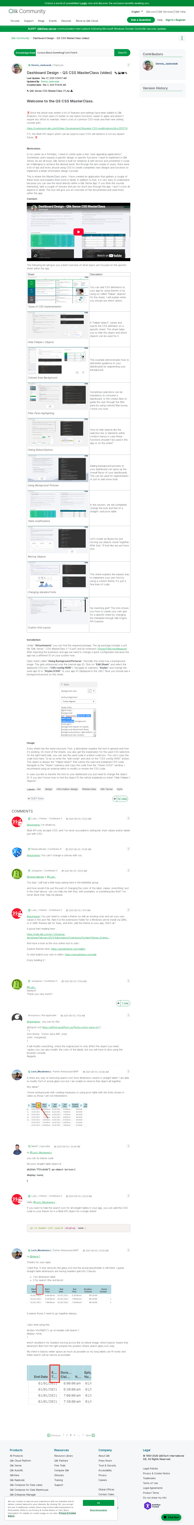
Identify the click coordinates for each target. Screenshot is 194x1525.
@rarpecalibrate (35, 876)
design (48, 789)
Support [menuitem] (28, 20)
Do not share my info (155, 1497)
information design (67, 789)
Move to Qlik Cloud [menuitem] (87, 20)
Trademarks (149, 1478)
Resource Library (63, 1455)
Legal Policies (150, 1468)
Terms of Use (150, 1483)
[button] (128, 65)
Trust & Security (107, 1465)
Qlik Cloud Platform (20, 1460)
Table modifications (39, 521)
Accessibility (105, 1470)
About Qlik (104, 1455)
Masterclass (89, 789)
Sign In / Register (176, 19)
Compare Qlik (61, 1470)
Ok (98, 1503)
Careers (103, 1480)
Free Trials (59, 1465)
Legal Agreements (153, 1487)
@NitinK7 (35, 1256)
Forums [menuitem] (15, 20)
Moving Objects (36, 556)
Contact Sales (106, 1494)
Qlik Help (180, 11)
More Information (98, 1510)
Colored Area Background (42, 377)
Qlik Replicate (17, 1480)
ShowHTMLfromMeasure (112, 648)
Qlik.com (151, 11)
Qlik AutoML (16, 1470)
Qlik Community (20, 38)
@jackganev (33, 824)
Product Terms (151, 1492)
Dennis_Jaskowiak (50, 81)
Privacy (103, 1475)
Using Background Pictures (43, 485)
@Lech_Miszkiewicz (41, 1152)
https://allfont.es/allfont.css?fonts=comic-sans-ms (70, 1027)
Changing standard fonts (42, 592)
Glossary (59, 1475)
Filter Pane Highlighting (41, 413)
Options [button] (182, 38)
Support (58, 1484)
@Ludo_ (51, 876)
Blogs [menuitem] (41, 20)
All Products (16, 1455)
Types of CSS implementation (44, 306)
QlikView (14, 1475)
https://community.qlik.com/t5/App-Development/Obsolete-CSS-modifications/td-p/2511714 (77, 128)
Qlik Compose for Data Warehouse (29, 1489)
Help (160, 19)
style (119, 789)
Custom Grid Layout (39, 627)
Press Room (105, 1460)
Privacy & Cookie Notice (156, 1473)
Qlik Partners (61, 1460)
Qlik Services (165, 11)
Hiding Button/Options (40, 449)
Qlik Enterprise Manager (23, 1494)
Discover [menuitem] (66, 20)
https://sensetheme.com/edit (80, 954)
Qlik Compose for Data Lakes (26, 1484)
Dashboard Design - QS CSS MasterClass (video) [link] (61, 38)
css (39, 789)
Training (58, 1480)
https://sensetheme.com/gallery (68, 948)
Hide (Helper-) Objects (41, 342)
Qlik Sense (106, 789)
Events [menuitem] (53, 20)
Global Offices (106, 1489)
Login (83, 3)
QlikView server (47, 28)
